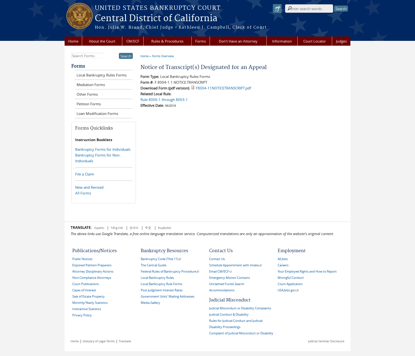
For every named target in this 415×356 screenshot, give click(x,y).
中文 (148, 227)
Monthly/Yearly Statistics (90, 303)
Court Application (290, 284)
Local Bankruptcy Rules (157, 278)
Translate (125, 341)
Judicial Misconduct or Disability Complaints (240, 308)
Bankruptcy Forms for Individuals (102, 149)
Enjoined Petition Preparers (91, 265)
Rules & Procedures (167, 41)
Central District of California (156, 18)
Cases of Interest (84, 290)
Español (99, 228)
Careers (283, 265)
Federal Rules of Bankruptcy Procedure (170, 271)
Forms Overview (163, 56)
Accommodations (221, 290)
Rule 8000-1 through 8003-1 (164, 99)
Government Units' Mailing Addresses (167, 296)
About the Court (102, 41)
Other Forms (87, 94)
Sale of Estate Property (88, 296)
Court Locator (314, 41)
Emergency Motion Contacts (229, 278)
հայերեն (164, 228)
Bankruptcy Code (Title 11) (161, 259)
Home (73, 41)
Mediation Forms (91, 84)
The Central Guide (153, 265)
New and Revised (89, 187)
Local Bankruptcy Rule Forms (161, 284)
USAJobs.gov (288, 290)
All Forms (83, 193)
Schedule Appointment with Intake (235, 265)
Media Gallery (150, 303)
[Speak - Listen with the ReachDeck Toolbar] (277, 8)
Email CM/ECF (220, 271)
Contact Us (217, 259)
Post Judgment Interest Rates (162, 290)
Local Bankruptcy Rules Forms (102, 75)
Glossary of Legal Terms (99, 341)
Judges (341, 41)
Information (282, 41)
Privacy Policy (82, 315)
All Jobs (283, 259)
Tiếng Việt (117, 228)
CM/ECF (132, 41)
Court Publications (85, 284)
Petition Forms (89, 103)
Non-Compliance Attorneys (91, 278)
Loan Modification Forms (97, 113)
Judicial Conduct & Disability (229, 314)
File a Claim (84, 174)
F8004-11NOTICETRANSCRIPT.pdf (223, 88)
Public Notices (82, 259)
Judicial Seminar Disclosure (326, 341)
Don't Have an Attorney (238, 41)
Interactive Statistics (86, 309)
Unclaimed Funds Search (226, 284)
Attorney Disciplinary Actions (92, 271)
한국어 (134, 228)
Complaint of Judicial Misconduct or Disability (241, 333)
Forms (200, 41)
